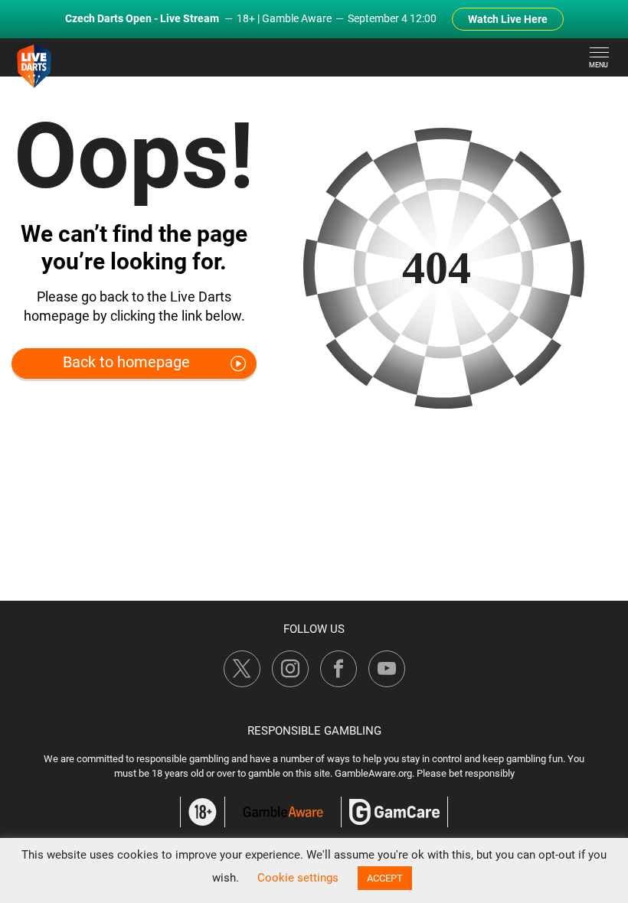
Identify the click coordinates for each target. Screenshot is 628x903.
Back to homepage (126, 362)
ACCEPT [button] (385, 878)
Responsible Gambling (314, 731)
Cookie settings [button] (298, 878)
